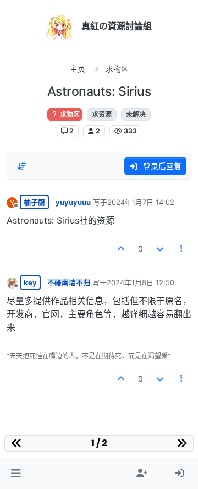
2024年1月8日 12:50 (140, 282)
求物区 (69, 114)
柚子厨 (34, 202)
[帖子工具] (182, 248)
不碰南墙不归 (68, 282)
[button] (15, 474)
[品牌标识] (59, 26)
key (30, 282)
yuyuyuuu (73, 202)
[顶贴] (121, 248)
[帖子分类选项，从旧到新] (21, 166)
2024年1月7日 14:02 (140, 202)
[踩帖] (160, 248)
